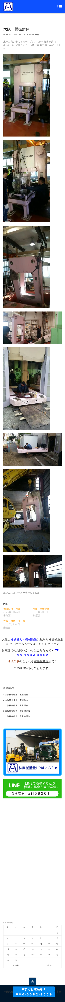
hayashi (13, 35)
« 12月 (16, 965)
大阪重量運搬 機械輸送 (16, 700)
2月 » (49, 965)
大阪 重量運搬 (41, 608)
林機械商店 (41, 661)
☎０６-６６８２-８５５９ (34, 994)
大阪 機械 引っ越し (15, 621)
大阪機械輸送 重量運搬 (16, 694)
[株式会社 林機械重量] (8, 6)
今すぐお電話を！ (34, 989)
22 (57, 949)
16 (8, 949)
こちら (40, 643)
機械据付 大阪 (11, 608)
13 (41, 944)
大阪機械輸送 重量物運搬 (17, 711)
